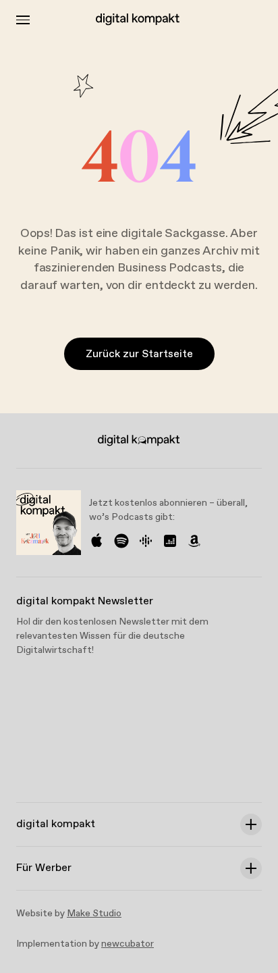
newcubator (127, 944)
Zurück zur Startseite (139, 354)
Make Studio (94, 914)
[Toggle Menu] (23, 20)
